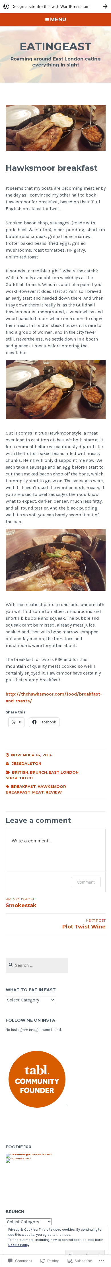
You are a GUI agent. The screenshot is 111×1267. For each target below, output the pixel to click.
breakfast (23, 786)
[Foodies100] (18, 1158)
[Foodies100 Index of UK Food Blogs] (29, 1153)
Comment (86, 882)
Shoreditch (19, 778)
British (20, 772)
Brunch (38, 772)
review (54, 792)
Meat (38, 792)
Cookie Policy (18, 1245)
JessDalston (26, 763)
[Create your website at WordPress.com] (55, 6)
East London (64, 772)
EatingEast (56, 46)
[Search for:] (37, 965)
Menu (58, 19)
